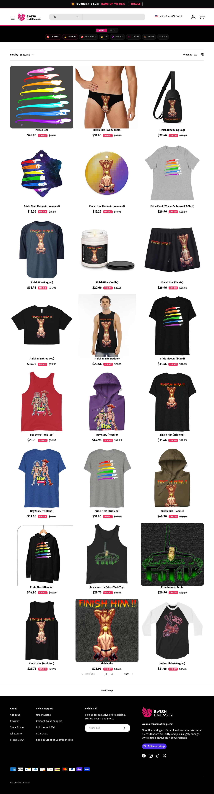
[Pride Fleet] (41, 97)
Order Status (43, 714)
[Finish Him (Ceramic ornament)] (107, 173)
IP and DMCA (17, 739)
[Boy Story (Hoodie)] (107, 401)
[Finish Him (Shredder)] (107, 325)
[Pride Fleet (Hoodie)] (41, 554)
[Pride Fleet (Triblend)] (172, 325)
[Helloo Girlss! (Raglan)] (172, 630)
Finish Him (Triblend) (172, 434)
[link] (88, 674)
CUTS (112, 30)
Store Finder (17, 727)
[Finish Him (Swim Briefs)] (107, 97)
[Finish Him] (107, 630)
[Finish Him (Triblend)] (172, 401)
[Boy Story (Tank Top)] (41, 401)
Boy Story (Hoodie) (107, 434)
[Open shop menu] (13, 18)
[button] (202, 16)
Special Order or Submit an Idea (54, 739)
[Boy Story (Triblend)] (41, 478)
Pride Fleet (41, 129)
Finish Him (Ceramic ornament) (107, 206)
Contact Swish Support (49, 721)
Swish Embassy (22, 783)
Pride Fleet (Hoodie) (41, 587)
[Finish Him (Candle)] (107, 249)
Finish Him (107, 663)
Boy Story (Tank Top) (41, 434)
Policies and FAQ (45, 727)
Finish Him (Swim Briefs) (107, 129)
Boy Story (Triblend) (41, 511)
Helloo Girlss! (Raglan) (172, 663)
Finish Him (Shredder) (107, 358)
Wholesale (16, 733)
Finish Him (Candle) (107, 282)
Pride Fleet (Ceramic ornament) (42, 206)
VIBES (101, 30)
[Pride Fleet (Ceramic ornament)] (41, 173)
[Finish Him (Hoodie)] (172, 478)
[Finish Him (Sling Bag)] (172, 97)
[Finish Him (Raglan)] (41, 249)
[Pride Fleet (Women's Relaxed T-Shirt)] (172, 173)
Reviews (14, 721)
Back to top (107, 690)
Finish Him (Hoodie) (172, 511)
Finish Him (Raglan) (42, 282)
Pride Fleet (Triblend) (172, 358)
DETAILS (136, 4)
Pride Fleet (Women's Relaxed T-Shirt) (172, 206)
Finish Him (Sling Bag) (172, 129)
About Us (15, 714)
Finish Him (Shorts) (172, 282)
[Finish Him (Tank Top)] (41, 630)
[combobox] (97, 17)
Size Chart (42, 733)
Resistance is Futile (172, 587)
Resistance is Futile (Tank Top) (106, 587)
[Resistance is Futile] (172, 554)
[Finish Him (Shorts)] (172, 249)
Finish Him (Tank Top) (41, 663)
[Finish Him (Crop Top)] (41, 325)
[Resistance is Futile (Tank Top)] (107, 554)
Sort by (14, 54)
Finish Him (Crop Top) (41, 358)
